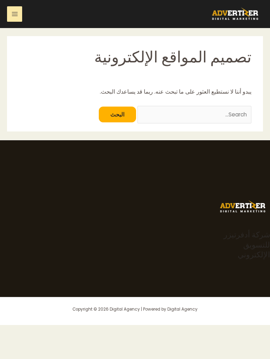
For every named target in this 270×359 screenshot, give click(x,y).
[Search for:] (193, 114)
